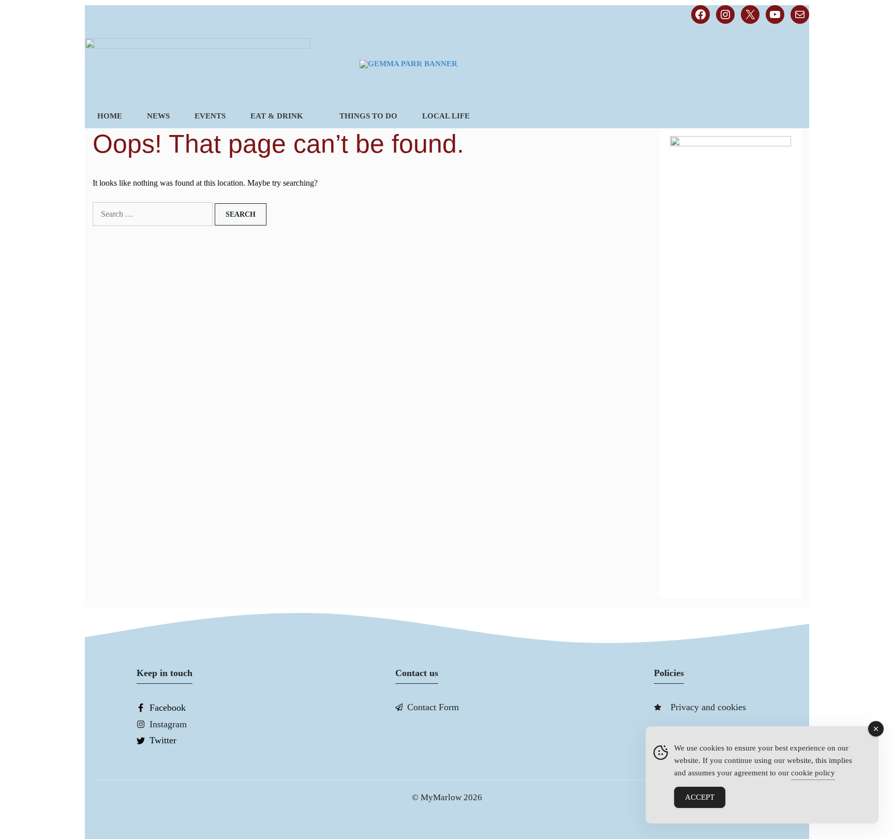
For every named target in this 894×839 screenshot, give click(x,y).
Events (210, 116)
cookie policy (813, 773)
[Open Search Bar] (791, 116)
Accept (699, 797)
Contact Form (433, 707)
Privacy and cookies (708, 707)
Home (109, 116)
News (158, 116)
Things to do (368, 116)
